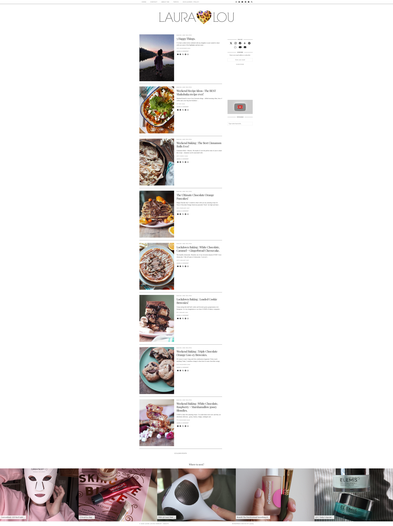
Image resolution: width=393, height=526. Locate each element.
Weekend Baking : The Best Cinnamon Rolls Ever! (199, 144)
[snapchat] (235, 47)
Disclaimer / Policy (191, 2)
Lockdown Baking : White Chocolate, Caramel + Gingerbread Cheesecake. (198, 248)
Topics (176, 2)
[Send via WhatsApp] (188, 54)
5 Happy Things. (186, 39)
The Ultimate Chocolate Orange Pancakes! (195, 196)
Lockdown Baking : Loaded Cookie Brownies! (197, 301)
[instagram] (235, 43)
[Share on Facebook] (180, 54)
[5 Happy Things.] (156, 57)
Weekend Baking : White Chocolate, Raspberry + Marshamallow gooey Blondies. (197, 407)
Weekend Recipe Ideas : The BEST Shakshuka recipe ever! (196, 92)
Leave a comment (183, 51)
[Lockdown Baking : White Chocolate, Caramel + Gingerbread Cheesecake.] (156, 266)
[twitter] (231, 43)
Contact (153, 2)
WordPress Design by (243, 523)
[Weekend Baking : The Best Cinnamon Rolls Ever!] (156, 162)
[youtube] (240, 47)
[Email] (249, 2)
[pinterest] (249, 43)
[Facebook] (245, 2)
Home (144, 2)
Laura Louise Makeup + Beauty (157, 523)
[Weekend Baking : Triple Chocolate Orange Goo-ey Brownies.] (156, 370)
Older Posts (181, 453)
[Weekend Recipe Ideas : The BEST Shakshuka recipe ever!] (156, 109)
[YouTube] (242, 2)
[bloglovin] (245, 43)
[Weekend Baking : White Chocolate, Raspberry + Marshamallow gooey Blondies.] (156, 422)
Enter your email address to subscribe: (240, 55)
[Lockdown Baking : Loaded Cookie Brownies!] (156, 318)
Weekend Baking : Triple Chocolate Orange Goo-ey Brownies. (197, 353)
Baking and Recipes (184, 35)
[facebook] (240, 43)
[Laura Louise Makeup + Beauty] (196, 15)
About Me (165, 2)
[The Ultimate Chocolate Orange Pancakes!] (156, 214)
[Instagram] (236, 2)
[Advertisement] (243, 83)
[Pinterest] (239, 2)
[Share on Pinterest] (185, 54)
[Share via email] (178, 54)
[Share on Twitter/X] (183, 54)
